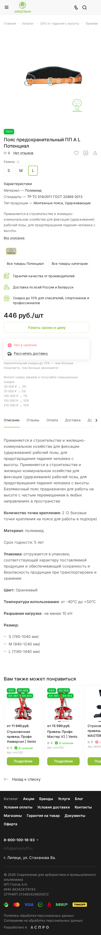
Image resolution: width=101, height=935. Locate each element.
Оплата (52, 420)
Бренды (46, 799)
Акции (28, 799)
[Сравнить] (85, 153)
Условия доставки (53, 807)
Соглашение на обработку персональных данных (43, 920)
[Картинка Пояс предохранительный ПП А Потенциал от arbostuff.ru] (50, 79)
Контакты (83, 807)
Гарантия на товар (43, 815)
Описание (11, 420)
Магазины (13, 815)
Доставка (73, 420)
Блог (79, 799)
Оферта (10, 824)
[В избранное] (76, 153)
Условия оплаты (18, 807)
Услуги (64, 799)
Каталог (11, 799)
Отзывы (33, 420)
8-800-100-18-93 (19, 840)
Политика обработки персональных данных (39, 915)
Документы (75, 815)
